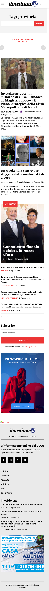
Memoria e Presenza (9, 298)
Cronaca (4, 271)
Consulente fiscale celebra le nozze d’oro (21, 250)
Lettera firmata (8, 286)
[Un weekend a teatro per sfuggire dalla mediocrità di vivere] (22, 151)
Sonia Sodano (24, 182)
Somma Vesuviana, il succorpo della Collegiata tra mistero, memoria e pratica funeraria (21, 293)
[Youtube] (25, 460)
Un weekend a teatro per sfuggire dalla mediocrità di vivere (22, 174)
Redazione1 (8, 259)
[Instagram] (10, 460)
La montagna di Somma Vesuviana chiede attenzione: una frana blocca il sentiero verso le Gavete (22, 279)
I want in (21, 340)
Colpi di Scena (7, 182)
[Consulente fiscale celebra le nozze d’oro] (22, 233)
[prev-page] (2, 317)
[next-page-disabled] (43, 47)
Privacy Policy (30, 347)
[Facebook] (3, 460)
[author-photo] (21, 112)
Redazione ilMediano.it (32, 112)
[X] (18, 460)
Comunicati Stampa (9, 112)
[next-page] (6, 317)
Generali (4, 508)
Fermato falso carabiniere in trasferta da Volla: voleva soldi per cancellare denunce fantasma (21, 305)
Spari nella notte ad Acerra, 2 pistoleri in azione (22, 267)
